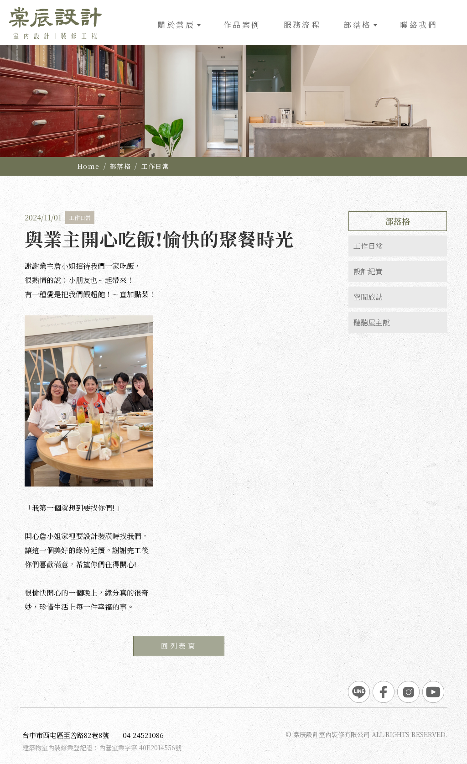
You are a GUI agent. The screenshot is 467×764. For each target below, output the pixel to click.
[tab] (397, 245)
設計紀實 (368, 271)
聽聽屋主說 (371, 322)
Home (89, 166)
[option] (233, 101)
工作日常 (155, 166)
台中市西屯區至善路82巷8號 (65, 735)
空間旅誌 (368, 297)
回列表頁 (179, 645)
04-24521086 (143, 735)
